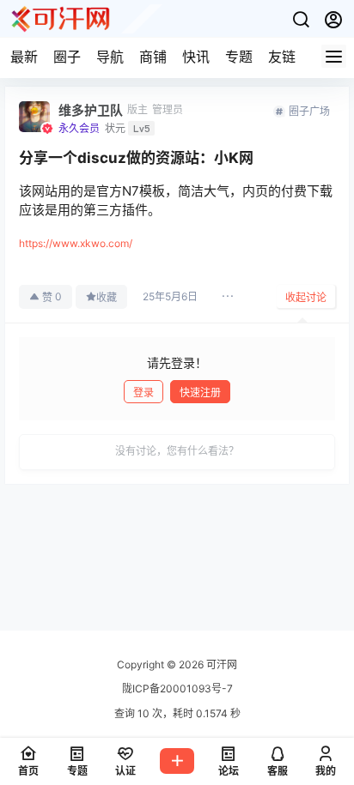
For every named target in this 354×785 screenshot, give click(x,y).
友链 (282, 56)
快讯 (196, 56)
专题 (239, 56)
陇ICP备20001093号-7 (177, 688)
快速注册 (200, 392)
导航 (110, 56)
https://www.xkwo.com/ (75, 243)
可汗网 (220, 664)
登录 (143, 392)
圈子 (67, 56)
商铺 (153, 56)
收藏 (106, 297)
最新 (24, 56)
